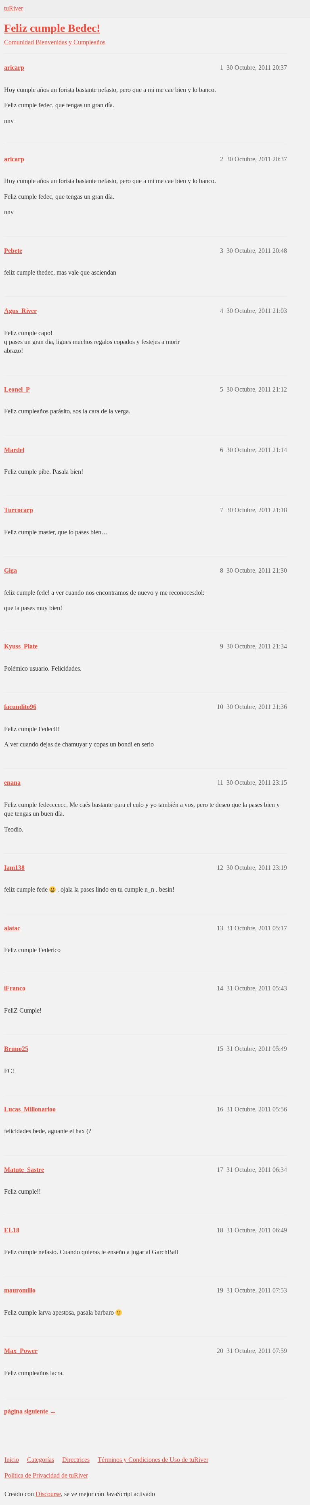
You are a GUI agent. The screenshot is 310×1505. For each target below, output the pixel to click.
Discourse (48, 1493)
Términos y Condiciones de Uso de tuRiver (153, 1459)
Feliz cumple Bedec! (52, 28)
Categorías (40, 1459)
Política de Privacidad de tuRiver (46, 1475)
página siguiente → (30, 1411)
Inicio (11, 1459)
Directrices (76, 1459)
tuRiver (13, 8)
